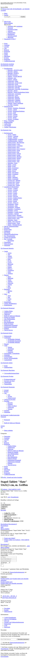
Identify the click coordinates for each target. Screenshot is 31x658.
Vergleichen (4, 506)
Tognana (10, 409)
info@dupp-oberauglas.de (9, 597)
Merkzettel (10, 37)
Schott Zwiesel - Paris (13, 218)
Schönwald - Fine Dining (14, 86)
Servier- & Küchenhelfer (11, 358)
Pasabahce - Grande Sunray (15, 212)
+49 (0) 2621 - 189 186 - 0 (9, 596)
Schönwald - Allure (13, 81)
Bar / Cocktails (8, 239)
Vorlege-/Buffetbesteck (10, 303)
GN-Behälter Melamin (14, 342)
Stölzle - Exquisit (12, 169)
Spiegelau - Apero (12, 163)
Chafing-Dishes (8, 311)
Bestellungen (11, 34)
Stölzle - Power (12, 171)
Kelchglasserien (8, 133)
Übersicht (10, 28)
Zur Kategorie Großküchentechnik (10, 415)
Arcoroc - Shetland (13, 199)
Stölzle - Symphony (13, 174)
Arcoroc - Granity (12, 193)
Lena (9, 300)
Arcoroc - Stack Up (13, 202)
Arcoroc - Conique (13, 190)
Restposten (7, 473)
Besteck (6, 391)
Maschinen (7, 469)
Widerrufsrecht (8, 611)
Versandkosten (5, 648)
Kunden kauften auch (6, 578)
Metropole (10, 264)
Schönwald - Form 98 (13, 87)
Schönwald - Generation (14, 94)
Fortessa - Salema (12, 79)
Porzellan (6, 401)
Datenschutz (7, 624)
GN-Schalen (7, 125)
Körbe (6, 366)
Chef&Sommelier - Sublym (15, 141)
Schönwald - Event (13, 84)
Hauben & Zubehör (9, 317)
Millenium (10, 278)
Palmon (10, 267)
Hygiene (6, 471)
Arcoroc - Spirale (12, 201)
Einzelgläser (7, 242)
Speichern (3, 577)
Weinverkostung (8, 244)
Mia (9, 292)
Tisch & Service (8, 330)
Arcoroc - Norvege (13, 196)
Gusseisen (10, 352)
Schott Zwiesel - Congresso (15, 145)
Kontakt (6, 610)
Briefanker (7, 289)
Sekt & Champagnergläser (11, 226)
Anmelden (11, 26)
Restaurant (7, 444)
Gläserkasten (7, 382)
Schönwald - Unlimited (14, 100)
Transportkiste (8, 384)
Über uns (6, 620)
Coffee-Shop (7, 124)
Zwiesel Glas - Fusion (14, 182)
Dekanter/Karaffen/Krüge (11, 234)
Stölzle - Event (12, 166)
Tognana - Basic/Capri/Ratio (15, 103)
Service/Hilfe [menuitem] (4, 7)
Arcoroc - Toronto (12, 116)
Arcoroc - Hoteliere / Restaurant (16, 108)
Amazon (10, 257)
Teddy (9, 272)
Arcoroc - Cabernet (13, 136)
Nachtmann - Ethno (13, 204)
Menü (5, 13)
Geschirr (6, 439)
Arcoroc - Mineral (12, 138)
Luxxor (10, 262)
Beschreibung (4, 524)
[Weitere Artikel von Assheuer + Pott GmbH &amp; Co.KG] (11, 489)
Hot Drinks (7, 232)
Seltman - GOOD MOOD (15, 76)
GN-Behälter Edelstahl (14, 339)
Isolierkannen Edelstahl (10, 327)
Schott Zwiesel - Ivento (14, 155)
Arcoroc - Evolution (13, 119)
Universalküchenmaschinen (11, 373)
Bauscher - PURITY (13, 73)
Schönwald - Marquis (13, 97)
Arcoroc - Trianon (12, 114)
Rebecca (10, 268)
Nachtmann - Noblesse (14, 207)
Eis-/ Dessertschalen (9, 236)
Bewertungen (13, 524)
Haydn (9, 261)
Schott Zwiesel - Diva (13, 147)
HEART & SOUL (13, 75)
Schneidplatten (8, 356)
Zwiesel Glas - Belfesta (14, 180)
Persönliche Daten (12, 29)
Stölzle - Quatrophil (13, 179)
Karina (9, 299)
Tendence (10, 273)
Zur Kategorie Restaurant (7, 308)
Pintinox (6, 275)
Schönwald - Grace (13, 95)
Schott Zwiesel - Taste (14, 160)
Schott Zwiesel (12, 398)
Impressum (7, 627)
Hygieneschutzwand (9, 379)
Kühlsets (6, 328)
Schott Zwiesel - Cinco (14, 144)
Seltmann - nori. (12, 78)
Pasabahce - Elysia (13, 210)
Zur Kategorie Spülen (6, 363)
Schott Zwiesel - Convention (15, 217)
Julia (9, 297)
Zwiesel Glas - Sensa (13, 183)
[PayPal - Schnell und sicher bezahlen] (11, 477)
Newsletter (7, 608)
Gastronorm (7, 337)
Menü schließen (8, 23)
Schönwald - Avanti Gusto (15, 83)
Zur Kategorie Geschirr (7, 65)
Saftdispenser (7, 312)
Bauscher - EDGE (13, 71)
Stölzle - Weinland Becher (15, 225)
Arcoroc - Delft (12, 113)
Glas (5, 393)
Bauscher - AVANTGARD (15, 70)
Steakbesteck (7, 302)
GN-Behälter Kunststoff (14, 341)
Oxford (10, 265)
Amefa (6, 251)
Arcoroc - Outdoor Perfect (15, 198)
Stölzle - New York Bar (14, 221)
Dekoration (7, 436)
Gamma (10, 284)
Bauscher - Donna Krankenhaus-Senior (18, 92)
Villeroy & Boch (12, 406)
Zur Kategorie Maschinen (8, 370)
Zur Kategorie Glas (6, 130)
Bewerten (3, 510)
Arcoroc (10, 396)
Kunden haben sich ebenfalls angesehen (11, 583)
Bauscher (10, 402)
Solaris (9, 280)
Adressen (10, 31)
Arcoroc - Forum (12, 191)
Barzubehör (11, 240)
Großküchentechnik (9, 474)
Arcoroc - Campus (13, 188)
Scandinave (11, 270)
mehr (2, 527)
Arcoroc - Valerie (12, 109)
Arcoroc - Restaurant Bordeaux (16, 111)
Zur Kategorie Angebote (7, 64)
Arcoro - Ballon (12, 134)
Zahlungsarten (11, 32)
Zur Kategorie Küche (6, 333)
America (10, 281)
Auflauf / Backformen (10, 127)
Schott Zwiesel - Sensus (14, 158)
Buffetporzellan (8, 122)
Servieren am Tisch (9, 381)
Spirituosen (7, 231)
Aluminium (11, 348)
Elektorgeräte (7, 336)
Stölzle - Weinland (13, 177)
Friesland (10, 404)
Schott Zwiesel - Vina (13, 161)
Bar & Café (7, 320)
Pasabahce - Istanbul (13, 213)
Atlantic (10, 256)
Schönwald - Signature (14, 98)
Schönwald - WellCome (14, 101)
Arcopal (6, 390)
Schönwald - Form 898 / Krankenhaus (18, 89)
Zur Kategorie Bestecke (7, 248)
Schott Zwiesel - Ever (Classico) (16, 149)
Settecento (10, 283)
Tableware (7, 314)
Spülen (6, 468)
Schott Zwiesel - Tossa (14, 223)
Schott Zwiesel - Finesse (14, 153)
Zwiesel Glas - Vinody (14, 185)
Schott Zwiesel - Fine (13, 152)
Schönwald (11, 407)
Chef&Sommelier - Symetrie (15, 139)
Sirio (9, 286)
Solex (5, 294)
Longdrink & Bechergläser (11, 187)
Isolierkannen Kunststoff (10, 325)
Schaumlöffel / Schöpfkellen (12, 353)
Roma (9, 287)
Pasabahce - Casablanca (14, 209)
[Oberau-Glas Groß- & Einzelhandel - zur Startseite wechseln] (15, 10)
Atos (9, 254)
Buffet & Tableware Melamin (12, 316)
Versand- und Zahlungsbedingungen (14, 622)
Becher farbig (8, 229)
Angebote (6, 438)
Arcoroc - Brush (12, 117)
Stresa (9, 276)
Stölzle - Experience (13, 168)
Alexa (9, 295)
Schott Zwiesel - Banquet (14, 215)
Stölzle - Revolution (13, 172)
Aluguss (10, 347)
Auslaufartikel (8, 360)
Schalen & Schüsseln (10, 237)
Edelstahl (10, 350)
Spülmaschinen (8, 367)
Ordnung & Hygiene (9, 399)
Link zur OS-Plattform (10, 619)
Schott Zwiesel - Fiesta (14, 150)
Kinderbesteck (8, 305)
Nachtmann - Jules (13, 206)
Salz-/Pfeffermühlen (9, 319)
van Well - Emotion (13, 105)
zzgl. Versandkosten (13, 497)
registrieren (19, 26)
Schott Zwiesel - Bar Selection (16, 142)
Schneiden (7, 355)
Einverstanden (4, 656)
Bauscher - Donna (12, 90)
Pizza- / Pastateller (9, 120)
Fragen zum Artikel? (9, 538)
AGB (5, 625)
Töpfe (5, 345)
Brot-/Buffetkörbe (9, 322)
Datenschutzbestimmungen (17, 572)
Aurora (9, 253)
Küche (6, 466)
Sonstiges (6, 410)
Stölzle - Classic (12, 164)
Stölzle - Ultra (11, 175)
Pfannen (6, 344)
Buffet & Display (9, 324)
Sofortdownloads (12, 36)
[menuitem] (17, 13)
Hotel (9, 259)
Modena (10, 291)
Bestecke (6, 443)
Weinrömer (7, 245)
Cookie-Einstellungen (10, 617)
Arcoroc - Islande (12, 194)
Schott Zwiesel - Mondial (14, 157)
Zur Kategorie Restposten (8, 387)
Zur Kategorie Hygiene (7, 376)
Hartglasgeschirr (8, 106)
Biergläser (7, 228)
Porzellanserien (8, 68)
